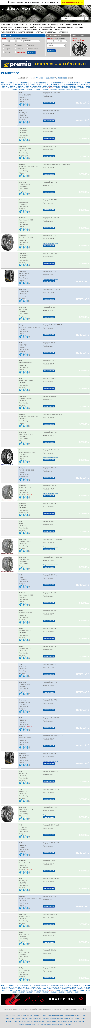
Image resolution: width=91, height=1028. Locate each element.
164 (86, 87)
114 (41, 86)
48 (83, 83)
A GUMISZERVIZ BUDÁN (21, 9)
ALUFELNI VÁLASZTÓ (37, 2)
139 (18, 87)
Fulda (30, 1018)
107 (23, 86)
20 (30, 83)
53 (4, 84)
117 (49, 86)
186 (67, 89)
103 (12, 86)
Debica (72, 1016)
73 (42, 84)
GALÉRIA (33, 27)
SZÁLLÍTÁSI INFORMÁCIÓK (31, 29)
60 (17, 84)
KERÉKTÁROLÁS (65, 24)
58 (13, 84)
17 (25, 83)
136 (10, 87)
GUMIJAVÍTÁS (77, 24)
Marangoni (22, 1021)
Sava (75, 1021)
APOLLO (24, 1016)
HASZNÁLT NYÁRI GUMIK (38, 24)
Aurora (30, 1016)
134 (5, 87)
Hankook (60, 1018)
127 (75, 86)
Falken (12, 1018)
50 (87, 83)
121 (59, 86)
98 (89, 84)
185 (64, 89)
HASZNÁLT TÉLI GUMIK (19, 24)
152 (54, 87)
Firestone (24, 1018)
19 (29, 83)
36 (61, 83)
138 (16, 87)
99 (2, 86)
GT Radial (53, 1018)
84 (62, 84)
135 (8, 87)
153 (56, 87)
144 (32, 87)
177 (43, 89)
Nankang (48, 1021)
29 (47, 83)
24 (38, 83)
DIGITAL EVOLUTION (52, 1009)
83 (60, 84)
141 (24, 87)
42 (72, 83)
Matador (29, 1021)
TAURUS (28, 1024)
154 (59, 87)
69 (34, 84)
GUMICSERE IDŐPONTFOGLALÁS (72, 2)
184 (61, 89)
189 (75, 89)
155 (62, 87)
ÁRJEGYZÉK (16, 29)
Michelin (41, 1021)
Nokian (60, 1021)
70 (36, 84)
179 (48, 89)
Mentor (36, 1021)
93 (79, 84)
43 (74, 83)
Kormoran (9, 1021)
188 (72, 89)
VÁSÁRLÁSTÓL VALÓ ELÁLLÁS (46, 32)
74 (43, 84)
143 (29, 87)
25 (40, 83)
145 (34, 87)
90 (74, 84)
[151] (50, 87)
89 (72, 84)
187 (69, 89)
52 (2, 84)
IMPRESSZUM (63, 32)
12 (15, 83)
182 (56, 89)
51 (89, 83)
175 (37, 89)
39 (66, 83)
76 (47, 84)
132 (88, 86)
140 (21, 87)
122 (62, 86)
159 (72, 87)
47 (81, 83)
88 (70, 84)
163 (83, 87)
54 (6, 84)
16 (23, 83)
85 (64, 84)
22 (34, 83)
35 (59, 83)
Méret (41, 78)
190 (77, 89)
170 (24, 89)
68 (32, 84)
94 (81, 84)
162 (80, 87)
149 (45, 87)
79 (53, 84)
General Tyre (37, 1018)
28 (45, 83)
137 (13, 87)
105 (18, 86)
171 (27, 89)
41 (70, 83)
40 (68, 83)
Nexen (54, 1021)
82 (58, 84)
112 (36, 86)
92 (77, 84)
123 (64, 86)
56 (9, 84)
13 (17, 83)
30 (49, 83)
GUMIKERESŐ (5, 24)
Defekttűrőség (61, 78)
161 (78, 87)
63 (23, 84)
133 (2, 87)
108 (26, 86)
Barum (36, 1016)
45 (78, 83)
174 (35, 89)
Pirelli (65, 1021)
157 (67, 87)
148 (42, 87)
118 (51, 86)
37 (62, 83)
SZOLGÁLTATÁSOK (23, 2)
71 (38, 84)
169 (21, 89)
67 (30, 84)
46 (79, 83)
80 (55, 84)
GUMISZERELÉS (6, 27)
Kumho (16, 1021)
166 (13, 89)
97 (87, 84)
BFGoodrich (42, 1016)
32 (53, 83)
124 (67, 86)
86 (66, 84)
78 (51, 84)
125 (70, 86)
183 (59, 89)
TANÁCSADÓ (79, 27)
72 (40, 84)
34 (57, 83)
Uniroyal (43, 1024)
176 (40, 89)
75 (45, 84)
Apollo (19, 1016)
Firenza (18, 1018)
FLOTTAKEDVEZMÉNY (21, 27)
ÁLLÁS (47, 2)
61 (19, 84)
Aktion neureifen (10, 1016)
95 (83, 84)
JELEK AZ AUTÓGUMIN (65, 27)
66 (28, 84)
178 (45, 89)
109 (28, 86)
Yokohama (68, 1024)
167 (16, 89)
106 (20, 86)
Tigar (33, 1024)
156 (64, 87)
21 (32, 83)
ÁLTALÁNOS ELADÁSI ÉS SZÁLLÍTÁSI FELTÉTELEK (17, 32)
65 (26, 84)
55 (8, 84)
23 (36, 83)
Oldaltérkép (7, 1009)
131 (86, 86)
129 (80, 86)
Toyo (37, 1024)
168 (19, 89)
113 (39, 86)
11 (13, 83)
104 (15, 86)
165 (88, 87)
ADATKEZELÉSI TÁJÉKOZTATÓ (52, 29)
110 (31, 86)
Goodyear (46, 1018)
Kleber (83, 1018)
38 (64, 83)
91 (75, 84)
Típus (47, 78)
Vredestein (55, 1024)
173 (32, 89)
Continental (59, 1016)
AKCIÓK (13, 2)
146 (37, 87)
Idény (52, 78)
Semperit (81, 1021)
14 (19, 83)
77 (49, 84)
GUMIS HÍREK (5, 29)
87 (68, 84)
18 (27, 83)
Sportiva (21, 1024)
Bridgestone (51, 1016)
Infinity (66, 1018)
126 (72, 86)
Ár (37, 78)
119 (54, 86)
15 (21, 83)
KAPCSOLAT (54, 2)
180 (51, 89)
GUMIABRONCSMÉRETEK (47, 27)
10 (12, 83)
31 (51, 83)
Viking (49, 1024)
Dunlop (78, 1016)
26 (42, 83)
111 (34, 86)
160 (75, 87)
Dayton (67, 1016)
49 (85, 83)
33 (55, 83)
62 (21, 84)
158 (70, 87)
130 (83, 86)
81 (57, 84)
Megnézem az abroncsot (50, 243)
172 (29, 89)
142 (26, 87)
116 (46, 86)
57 (11, 84)
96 (85, 84)
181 (53, 89)
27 (44, 83)
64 (25, 84)
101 (7, 86)
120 (56, 86)
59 (15, 84)
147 (40, 87)
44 (76, 83)
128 (78, 86)
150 (48, 87)
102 (10, 86)
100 (4, 86)
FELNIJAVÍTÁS (53, 24)
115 (44, 86)
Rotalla (70, 1021)
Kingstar (77, 1018)
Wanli (61, 1024)
